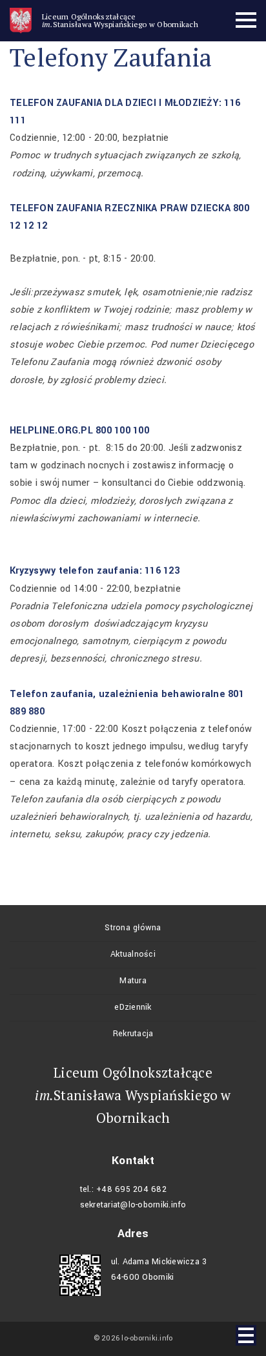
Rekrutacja (133, 1033)
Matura (133, 980)
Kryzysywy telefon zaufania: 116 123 (94, 571)
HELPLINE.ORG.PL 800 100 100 (79, 430)
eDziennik (132, 1007)
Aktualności (133, 954)
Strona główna (133, 928)
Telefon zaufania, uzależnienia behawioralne (117, 694)
